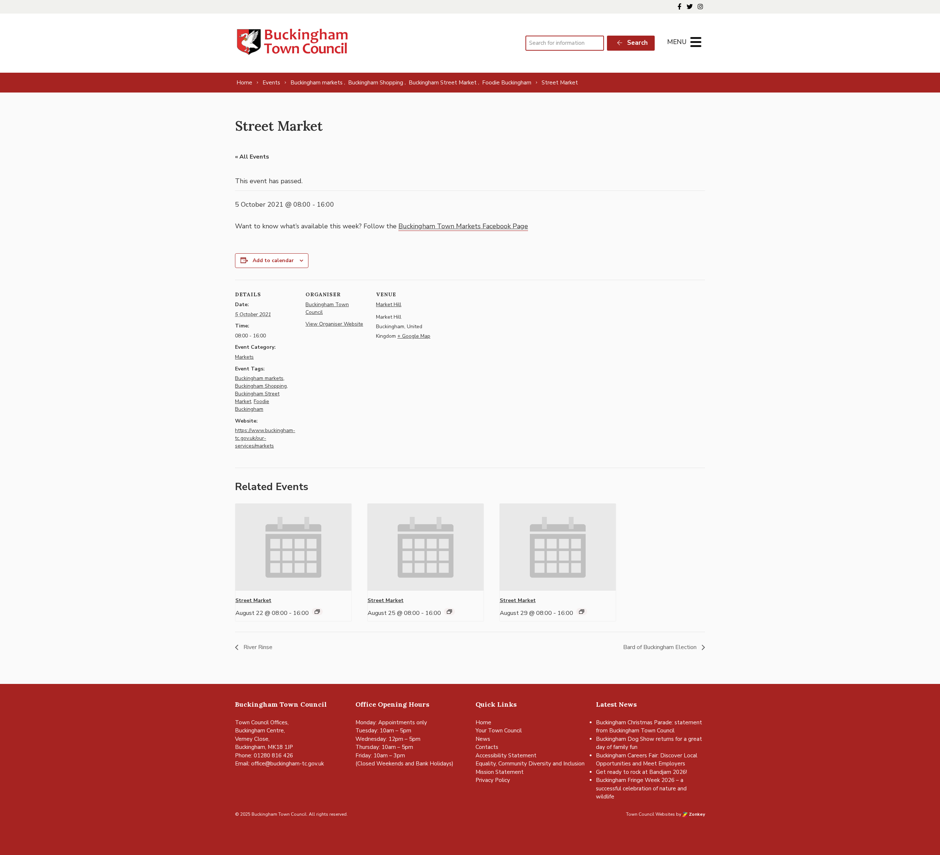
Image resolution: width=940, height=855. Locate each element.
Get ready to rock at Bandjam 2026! (641, 772)
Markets (244, 357)
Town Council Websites (650, 814)
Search (636, 43)
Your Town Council (499, 730)
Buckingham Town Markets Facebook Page (463, 226)
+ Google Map (413, 336)
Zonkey (696, 814)
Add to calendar (273, 260)
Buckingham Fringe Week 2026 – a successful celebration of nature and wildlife (641, 788)
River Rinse (257, 647)
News (483, 739)
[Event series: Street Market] (317, 611)
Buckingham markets (259, 378)
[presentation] (293, 547)
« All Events (252, 157)
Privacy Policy (493, 780)
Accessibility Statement (506, 755)
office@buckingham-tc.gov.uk (287, 763)
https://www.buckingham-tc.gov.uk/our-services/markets (265, 438)
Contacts (487, 747)
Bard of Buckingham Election (660, 647)
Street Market (253, 600)
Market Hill (388, 304)
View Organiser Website (334, 323)
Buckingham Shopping (261, 386)
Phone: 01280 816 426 (264, 755)
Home (483, 722)
